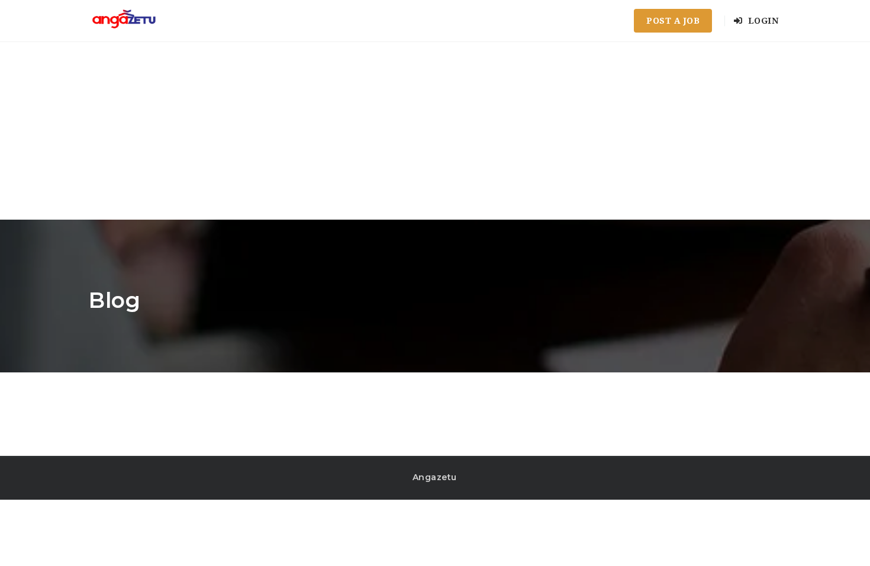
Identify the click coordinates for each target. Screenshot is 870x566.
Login (761, 20)
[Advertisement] (435, 131)
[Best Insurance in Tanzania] (124, 20)
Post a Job (673, 20)
